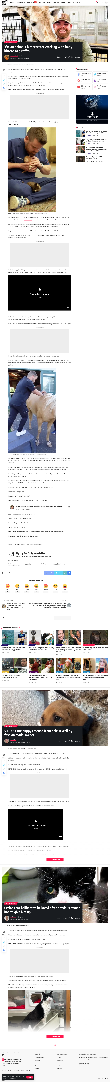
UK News (88, 135)
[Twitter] (100, 74)
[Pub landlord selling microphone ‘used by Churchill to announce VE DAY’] (80, 141)
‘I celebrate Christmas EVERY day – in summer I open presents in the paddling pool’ (68, 677)
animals (23, 544)
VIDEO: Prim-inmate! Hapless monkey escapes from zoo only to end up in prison (43, 944)
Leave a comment (63, 618)
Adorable (17, 544)
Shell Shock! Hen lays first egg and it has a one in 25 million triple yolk (40, 531)
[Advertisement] (39, 107)
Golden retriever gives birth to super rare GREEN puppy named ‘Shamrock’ (42, 769)
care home (41, 939)
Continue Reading (55, 859)
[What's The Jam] (5, 2)
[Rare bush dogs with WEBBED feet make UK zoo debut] (80, 159)
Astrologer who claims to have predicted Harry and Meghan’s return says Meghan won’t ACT (96, 149)
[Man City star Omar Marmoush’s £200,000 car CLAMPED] (14, 665)
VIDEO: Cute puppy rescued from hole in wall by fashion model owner (40, 89)
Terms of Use (12, 1078)
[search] (98, 2)
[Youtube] (84, 87)
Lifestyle (59, 672)
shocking (32, 544)
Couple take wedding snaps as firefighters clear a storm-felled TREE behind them (40, 677)
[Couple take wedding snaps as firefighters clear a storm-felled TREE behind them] (41, 665)
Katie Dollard (14, 56)
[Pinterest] (84, 81)
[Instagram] (100, 81)
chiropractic (28, 220)
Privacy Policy (57, 564)
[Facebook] (84, 74)
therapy (40, 76)
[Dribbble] (100, 87)
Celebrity (5, 672)
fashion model (14, 753)
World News (33, 672)
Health (27, 544)
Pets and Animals (11, 42)
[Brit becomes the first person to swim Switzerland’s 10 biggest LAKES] (80, 133)
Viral (40, 544)
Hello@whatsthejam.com (29, 536)
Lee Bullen (13, 740)
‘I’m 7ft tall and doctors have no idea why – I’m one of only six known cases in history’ (95, 677)
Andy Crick (13, 917)
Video (37, 544)
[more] (82, 2)
